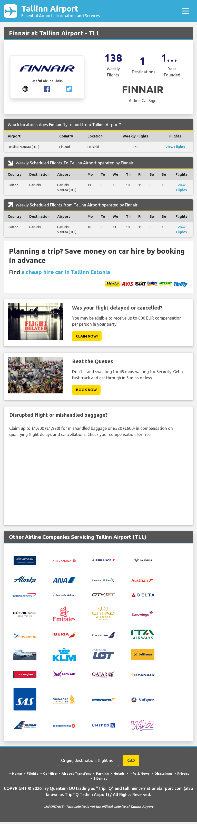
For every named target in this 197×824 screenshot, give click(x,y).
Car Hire (50, 773)
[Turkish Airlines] (64, 725)
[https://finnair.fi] (25, 88)
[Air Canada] (64, 560)
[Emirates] (64, 613)
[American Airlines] (103, 579)
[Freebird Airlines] (24, 634)
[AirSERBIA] (142, 560)
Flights (32, 773)
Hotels (119, 773)
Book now (86, 390)
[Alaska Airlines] (24, 579)
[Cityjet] (103, 594)
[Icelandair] (103, 634)
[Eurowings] (142, 613)
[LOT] (103, 654)
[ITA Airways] (142, 634)
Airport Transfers (76, 773)
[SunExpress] (142, 699)
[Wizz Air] (142, 725)
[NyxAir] (64, 674)
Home (17, 773)
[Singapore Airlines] (64, 699)
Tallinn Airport (60, 11)
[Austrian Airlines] (142, 579)
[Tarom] (24, 725)
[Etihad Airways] (103, 613)
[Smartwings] (103, 699)
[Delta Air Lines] (142, 594)
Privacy (183, 773)
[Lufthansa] (142, 654)
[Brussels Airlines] (64, 594)
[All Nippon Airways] (64, 579)
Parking (102, 773)
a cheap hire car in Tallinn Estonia (65, 272)
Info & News (140, 773)
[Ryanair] (142, 674)
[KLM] (64, 654)
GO (131, 760)
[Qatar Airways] (103, 674)
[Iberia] (64, 634)
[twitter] (69, 88)
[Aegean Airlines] (24, 560)
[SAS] (24, 699)
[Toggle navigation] (185, 11)
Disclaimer (163, 773)
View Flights (175, 146)
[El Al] (24, 613)
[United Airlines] (103, 725)
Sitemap (100, 778)
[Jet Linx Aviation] (24, 654)
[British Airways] (24, 594)
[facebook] (47, 88)
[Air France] (103, 560)
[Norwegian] (24, 674)
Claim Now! (87, 336)
